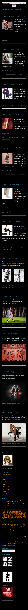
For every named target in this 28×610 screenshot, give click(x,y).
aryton (17, 503)
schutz (21, 137)
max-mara (5, 528)
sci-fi (3, 538)
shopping (19, 538)
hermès (17, 518)
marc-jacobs (6, 527)
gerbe (12, 516)
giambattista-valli (16, 516)
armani (11, 503)
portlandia (3, 534)
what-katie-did (6, 544)
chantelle (7, 508)
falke (21, 514)
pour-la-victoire (7, 534)
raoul (7, 535)
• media (3, 484)
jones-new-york (18, 522)
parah (22, 532)
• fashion (4, 479)
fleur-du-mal (10, 515)
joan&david (8, 522)
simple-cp (5, 539)
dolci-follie (19, 512)
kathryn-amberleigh (8, 523)
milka (20, 528)
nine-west (11, 531)
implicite (17, 519)
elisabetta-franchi (13, 513)
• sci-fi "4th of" (5, 486)
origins (6, 531)
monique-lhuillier (8, 529)
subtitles (7, 540)
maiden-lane (19, 526)
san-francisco (13, 537)
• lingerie (4, 483)
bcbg (13, 504)
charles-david (12, 508)
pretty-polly (15, 534)
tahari (15, 540)
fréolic (5, 516)
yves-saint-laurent (5, 545)
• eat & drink (5, 477)
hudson (23, 518)
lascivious (14, 524)
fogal (19, 515)
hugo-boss (3, 519)
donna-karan (23, 512)
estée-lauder (14, 514)
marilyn (13, 527)
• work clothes (5, 495)
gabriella (9, 516)
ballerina (8, 504)
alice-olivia (22, 501)
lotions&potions (23, 525)
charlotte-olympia (18, 508)
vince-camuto (18, 542)
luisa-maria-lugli (10, 526)
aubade (21, 503)
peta (5, 533)
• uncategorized (6, 493)
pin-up (18, 533)
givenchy (22, 517)
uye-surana (18, 541)
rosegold (5, 537)
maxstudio (9, 528)
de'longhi (17, 510)
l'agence (24, 523)
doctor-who (6, 512)
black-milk (20, 504)
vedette (6, 542)
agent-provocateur (12, 500)
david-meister (13, 510)
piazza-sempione (9, 533)
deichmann (21, 510)
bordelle (22, 285)
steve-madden (16, 539)
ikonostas (14, 519)
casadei (13, 507)
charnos (23, 508)
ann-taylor (6, 503)
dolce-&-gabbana (11, 512)
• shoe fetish (5, 488)
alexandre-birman (13, 501)
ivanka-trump (8, 521)
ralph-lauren (4, 535)
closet (23, 509)
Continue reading (6, 35)
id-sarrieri (10, 519)
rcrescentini (10, 535)
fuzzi (6, 516)
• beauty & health (6, 474)
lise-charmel (18, 525)
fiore (3, 249)
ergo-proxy (9, 514)
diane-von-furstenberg (12, 511)
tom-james (6, 541)
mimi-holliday (23, 528)
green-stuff (5, 518)
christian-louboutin (13, 509)
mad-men (15, 526)
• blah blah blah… (5, 476)
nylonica (22, 530)
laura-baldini (18, 524)
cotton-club (9, 510)
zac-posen (10, 545)
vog (20, 542)
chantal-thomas (18, 507)
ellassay (18, 513)
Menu (14, 5)
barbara (11, 504)
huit (6, 519)
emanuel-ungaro (22, 513)
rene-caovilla (19, 535)
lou (2, 526)
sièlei (22, 538)
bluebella (23, 504)
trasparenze (10, 541)
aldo (23, 500)
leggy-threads (7, 525)
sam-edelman (9, 537)
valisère (3, 542)
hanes (13, 518)
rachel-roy (23, 534)
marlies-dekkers (18, 527)
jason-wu (14, 521)
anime (3, 503)
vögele (23, 542)
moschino (13, 529)
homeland (20, 518)
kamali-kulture (23, 522)
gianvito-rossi (21, 516)
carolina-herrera (8, 507)
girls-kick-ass (7, 517)
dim (20, 511)
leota (10, 525)
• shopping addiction (10, 39)
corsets (6, 510)
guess (10, 519)
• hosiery (8, 211)
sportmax (8, 539)
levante (13, 525)
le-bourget (22, 524)
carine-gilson (4, 507)
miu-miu (3, 529)
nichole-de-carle (5, 530)
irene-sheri (21, 519)
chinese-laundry (5, 509)
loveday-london (5, 526)
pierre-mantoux (14, 533)
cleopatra (19, 509)
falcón (19, 514)
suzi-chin (12, 540)
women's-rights (19, 544)
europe (17, 514)
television (18, 540)
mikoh (17, 528)
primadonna (20, 534)
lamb (11, 524)
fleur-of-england (15, 515)
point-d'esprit (23, 533)
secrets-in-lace (6, 538)
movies (16, 529)
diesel (19, 511)
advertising (4, 500)
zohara (13, 545)
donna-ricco (3, 513)
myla (19, 529)
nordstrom (15, 530)
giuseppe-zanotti (16, 517)
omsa (25, 530)
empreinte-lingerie (5, 514)
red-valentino (15, 535)
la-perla (7, 524)
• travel (4, 491)
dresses (8, 513)
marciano (10, 527)
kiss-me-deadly (19, 523)
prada (11, 534)
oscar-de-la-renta (14, 532)
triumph (15, 541)
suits (9, 540)
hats (15, 518)
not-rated (19, 530)
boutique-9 (12, 506)
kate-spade (3, 523)
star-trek (12, 539)
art (14, 503)
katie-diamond (14, 523)
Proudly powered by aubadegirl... (10, 607)
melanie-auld (14, 528)
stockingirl (22, 39)
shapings (16, 538)
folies (21, 515)
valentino (22, 541)
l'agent (3, 524)
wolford (12, 543)
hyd (21, 74)
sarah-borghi (18, 537)
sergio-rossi (12, 538)
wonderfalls (23, 544)
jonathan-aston (13, 522)
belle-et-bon (16, 504)
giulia (11, 517)
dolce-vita (15, 512)
